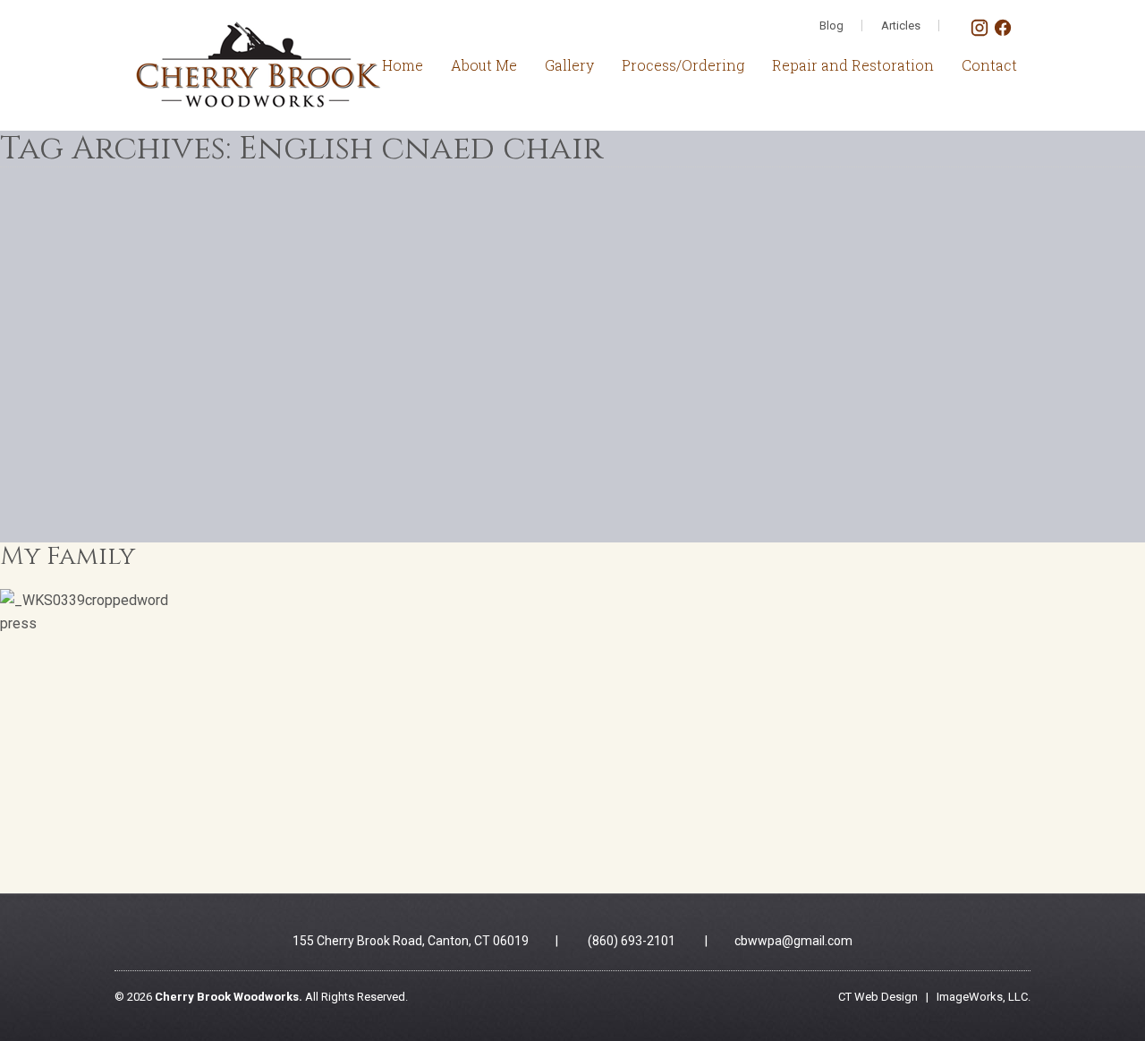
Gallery (569, 64)
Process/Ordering (683, 64)
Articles (900, 25)
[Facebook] (1003, 32)
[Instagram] (981, 32)
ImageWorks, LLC (982, 996)
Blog (831, 25)
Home (402, 64)
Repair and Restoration (853, 64)
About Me (484, 64)
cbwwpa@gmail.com (793, 941)
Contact (989, 64)
